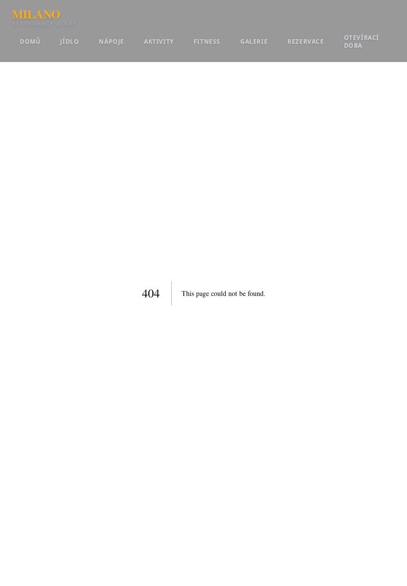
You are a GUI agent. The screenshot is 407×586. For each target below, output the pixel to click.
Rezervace (305, 41)
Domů (30, 41)
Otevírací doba (361, 41)
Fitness (207, 41)
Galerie (254, 41)
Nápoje (111, 41)
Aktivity (159, 41)
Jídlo (69, 41)
